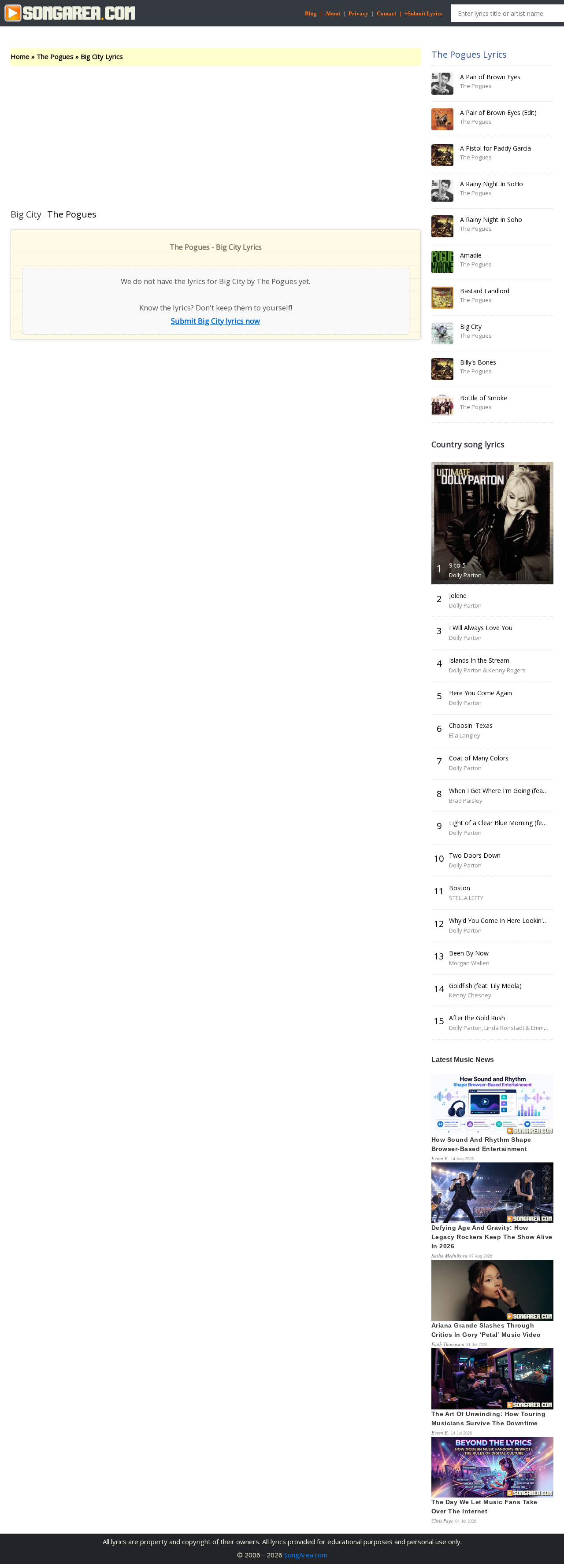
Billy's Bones (478, 362)
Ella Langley (464, 735)
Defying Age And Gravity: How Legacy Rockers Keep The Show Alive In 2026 (492, 1237)
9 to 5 (457, 565)
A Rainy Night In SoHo (491, 184)
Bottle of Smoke (483, 398)
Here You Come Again (480, 693)
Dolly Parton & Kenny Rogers (487, 670)
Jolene (458, 595)
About (332, 13)
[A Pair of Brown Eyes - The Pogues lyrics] (442, 84)
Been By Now (469, 953)
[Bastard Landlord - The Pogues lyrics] (442, 298)
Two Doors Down (475, 855)
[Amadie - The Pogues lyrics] (442, 262)
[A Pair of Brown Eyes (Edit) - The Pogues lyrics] (442, 119)
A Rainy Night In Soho (491, 219)
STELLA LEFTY (466, 898)
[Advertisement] (216, 132)
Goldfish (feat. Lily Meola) (485, 985)
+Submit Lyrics (423, 13)
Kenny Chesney (470, 995)
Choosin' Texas (471, 725)
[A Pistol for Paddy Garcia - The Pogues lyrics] (442, 155)
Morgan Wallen (469, 963)
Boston (459, 888)
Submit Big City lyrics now (215, 321)
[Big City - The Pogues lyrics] (442, 333)
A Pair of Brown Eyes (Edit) (498, 112)
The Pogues (55, 56)
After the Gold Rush (477, 1018)
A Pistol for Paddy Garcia (495, 148)
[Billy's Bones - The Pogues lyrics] (442, 369)
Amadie (471, 255)
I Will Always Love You (480, 627)
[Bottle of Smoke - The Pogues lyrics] (442, 405)
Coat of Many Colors (478, 758)
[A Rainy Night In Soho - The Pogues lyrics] (442, 226)
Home (20, 56)
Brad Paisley (465, 800)
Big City (471, 326)
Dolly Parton (465, 575)
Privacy (358, 13)
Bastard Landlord (484, 291)
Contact (386, 13)
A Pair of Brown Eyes (490, 77)
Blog (311, 13)
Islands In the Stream (479, 660)
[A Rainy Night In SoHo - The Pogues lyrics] (442, 191)
